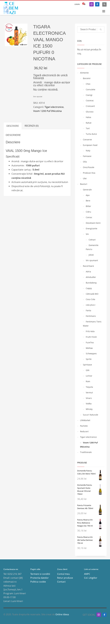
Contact (61, 581)
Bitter (88, 206)
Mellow (89, 348)
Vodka (89, 403)
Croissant (90, 106)
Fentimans (91, 316)
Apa (88, 195)
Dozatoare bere (93, 223)
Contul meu (63, 574)
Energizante (91, 228)
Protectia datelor (39, 577)
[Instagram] (91, 4)
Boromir (87, 78)
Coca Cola (90, 299)
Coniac (89, 217)
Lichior (89, 375)
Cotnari (92, 239)
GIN (87, 370)
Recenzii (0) (32, 125)
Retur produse (65, 577)
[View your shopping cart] (84, 4)
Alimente (84, 72)
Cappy (89, 288)
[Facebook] (97, 4)
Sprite (89, 359)
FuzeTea (90, 342)
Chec (88, 84)
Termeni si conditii (40, 574)
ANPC (87, 574)
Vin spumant (92, 260)
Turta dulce (91, 134)
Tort (88, 128)
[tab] (12, 125)
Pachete (84, 425)
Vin (87, 234)
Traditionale (86, 452)
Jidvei (91, 254)
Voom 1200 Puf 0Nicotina (47, 111)
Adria (88, 271)
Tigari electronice (54, 107)
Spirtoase (87, 364)
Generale (87, 189)
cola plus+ (91, 304)
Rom (88, 381)
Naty (88, 150)
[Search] (100, 29)
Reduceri (84, 431)
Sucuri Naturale (90, 414)
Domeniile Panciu (92, 247)
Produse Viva (89, 172)
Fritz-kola (90, 331)
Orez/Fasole (88, 167)
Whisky (89, 409)
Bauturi (83, 184)
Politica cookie (38, 581)
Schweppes (91, 353)
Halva (88, 117)
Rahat (88, 122)
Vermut (89, 392)
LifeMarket (85, 420)
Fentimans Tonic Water (92, 323)
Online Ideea (62, 614)
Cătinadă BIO (92, 293)
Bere (88, 200)
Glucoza (89, 111)
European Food (90, 145)
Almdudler (91, 277)
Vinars (89, 398)
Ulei (85, 178)
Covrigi (89, 95)
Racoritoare (88, 266)
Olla (85, 161)
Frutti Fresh (91, 337)
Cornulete (90, 89)
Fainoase (87, 156)
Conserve (87, 139)
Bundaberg (91, 282)
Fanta (88, 310)
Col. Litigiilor (90, 577)
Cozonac (90, 100)
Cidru (88, 211)
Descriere (12, 125)
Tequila (89, 387)
